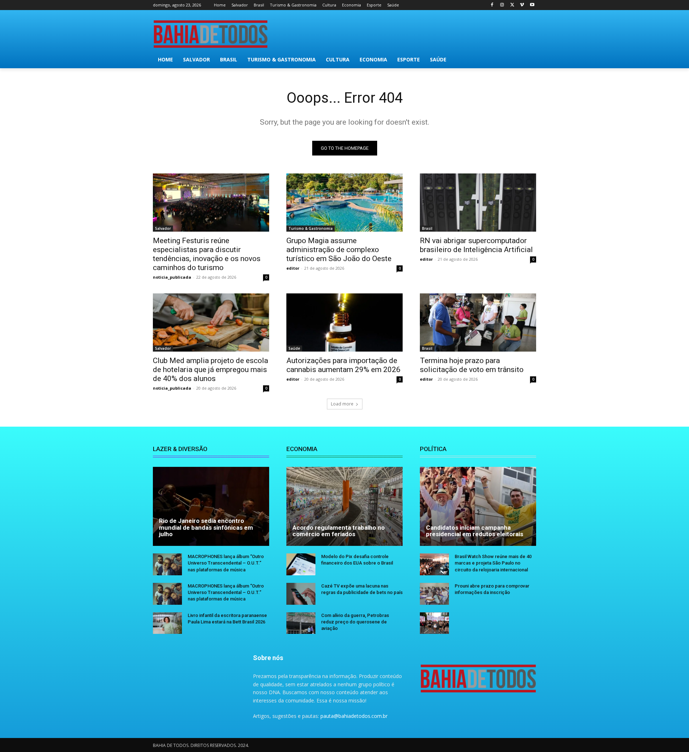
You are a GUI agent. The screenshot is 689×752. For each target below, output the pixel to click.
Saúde (294, 348)
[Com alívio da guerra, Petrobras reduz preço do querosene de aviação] (300, 623)
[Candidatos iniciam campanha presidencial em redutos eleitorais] (478, 506)
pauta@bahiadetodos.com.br (354, 715)
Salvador (163, 228)
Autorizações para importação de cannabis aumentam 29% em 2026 (343, 365)
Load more (342, 404)
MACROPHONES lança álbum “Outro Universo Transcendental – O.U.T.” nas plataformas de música (226, 563)
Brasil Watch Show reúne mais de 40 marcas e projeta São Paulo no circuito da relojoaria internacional (493, 563)
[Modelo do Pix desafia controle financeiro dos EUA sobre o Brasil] (300, 564)
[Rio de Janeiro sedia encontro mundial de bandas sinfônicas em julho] (211, 506)
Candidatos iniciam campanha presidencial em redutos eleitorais (474, 531)
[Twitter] (512, 5)
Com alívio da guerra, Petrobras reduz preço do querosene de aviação (355, 622)
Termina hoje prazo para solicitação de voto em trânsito (472, 365)
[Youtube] (532, 5)
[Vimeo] (522, 5)
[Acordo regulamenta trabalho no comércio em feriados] (344, 506)
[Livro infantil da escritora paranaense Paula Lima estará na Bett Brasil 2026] (167, 623)
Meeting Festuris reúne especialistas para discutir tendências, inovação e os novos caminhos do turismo (207, 254)
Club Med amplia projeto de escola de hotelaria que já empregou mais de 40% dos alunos (210, 369)
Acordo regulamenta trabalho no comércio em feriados (338, 531)
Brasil (427, 228)
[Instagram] (502, 5)
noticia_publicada (172, 277)
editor (292, 268)
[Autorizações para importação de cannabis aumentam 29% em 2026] (344, 322)
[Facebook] (492, 5)
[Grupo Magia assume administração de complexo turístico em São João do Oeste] (344, 202)
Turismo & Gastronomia (311, 228)
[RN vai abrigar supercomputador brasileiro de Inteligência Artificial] (478, 202)
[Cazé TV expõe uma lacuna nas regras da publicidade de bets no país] (300, 594)
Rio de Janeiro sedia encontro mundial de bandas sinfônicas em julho (206, 527)
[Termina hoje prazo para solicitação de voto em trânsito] (478, 322)
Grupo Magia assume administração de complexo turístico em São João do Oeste (339, 249)
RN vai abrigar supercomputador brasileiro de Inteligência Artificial (476, 245)
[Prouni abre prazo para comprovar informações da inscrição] (434, 594)
